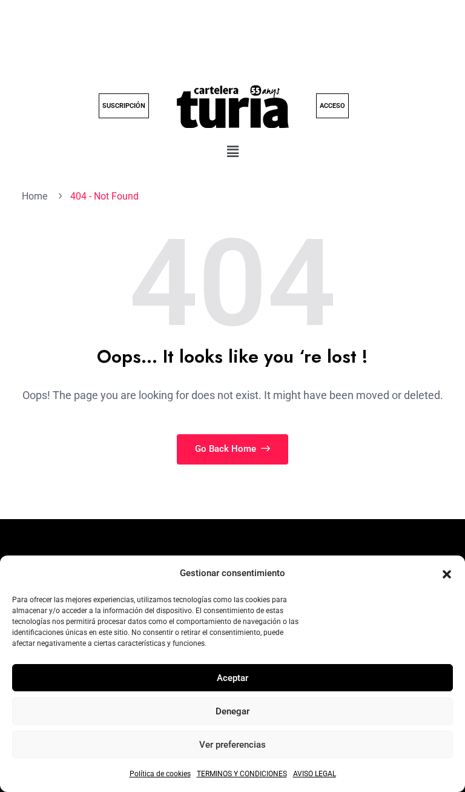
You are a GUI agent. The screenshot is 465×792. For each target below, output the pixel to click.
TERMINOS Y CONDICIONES (242, 774)
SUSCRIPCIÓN (123, 106)
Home (37, 196)
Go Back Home (227, 448)
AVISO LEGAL (314, 774)
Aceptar (232, 678)
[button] (447, 574)
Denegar (232, 711)
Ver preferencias (232, 744)
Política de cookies (160, 774)
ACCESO (332, 106)
